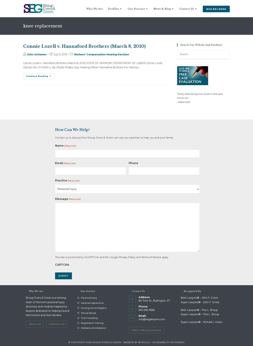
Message (68, 199)
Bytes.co (144, 342)
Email (65, 163)
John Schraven (36, 54)
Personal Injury (89, 297)
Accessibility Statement (168, 342)
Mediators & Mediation (93, 328)
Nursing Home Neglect (94, 308)
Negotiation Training (92, 323)
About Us (35, 324)
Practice (67, 180)
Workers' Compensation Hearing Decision (101, 54)
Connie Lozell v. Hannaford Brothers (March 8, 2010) (84, 46)
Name (65, 145)
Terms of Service (151, 257)
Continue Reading (40, 77)
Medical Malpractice (92, 303)
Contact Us (57, 324)
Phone (133, 163)
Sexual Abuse (88, 313)
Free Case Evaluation (146, 330)
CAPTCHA (62, 264)
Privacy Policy (127, 257)
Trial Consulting (89, 318)
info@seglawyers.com (152, 319)
